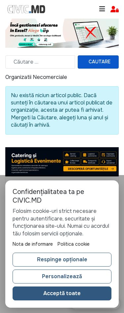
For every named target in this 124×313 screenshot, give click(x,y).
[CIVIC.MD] (26, 9)
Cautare (99, 62)
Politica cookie (74, 244)
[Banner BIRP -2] (62, 32)
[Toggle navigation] (102, 9)
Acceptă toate (62, 293)
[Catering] (62, 161)
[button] (114, 9)
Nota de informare (33, 244)
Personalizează (62, 276)
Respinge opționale (62, 259)
